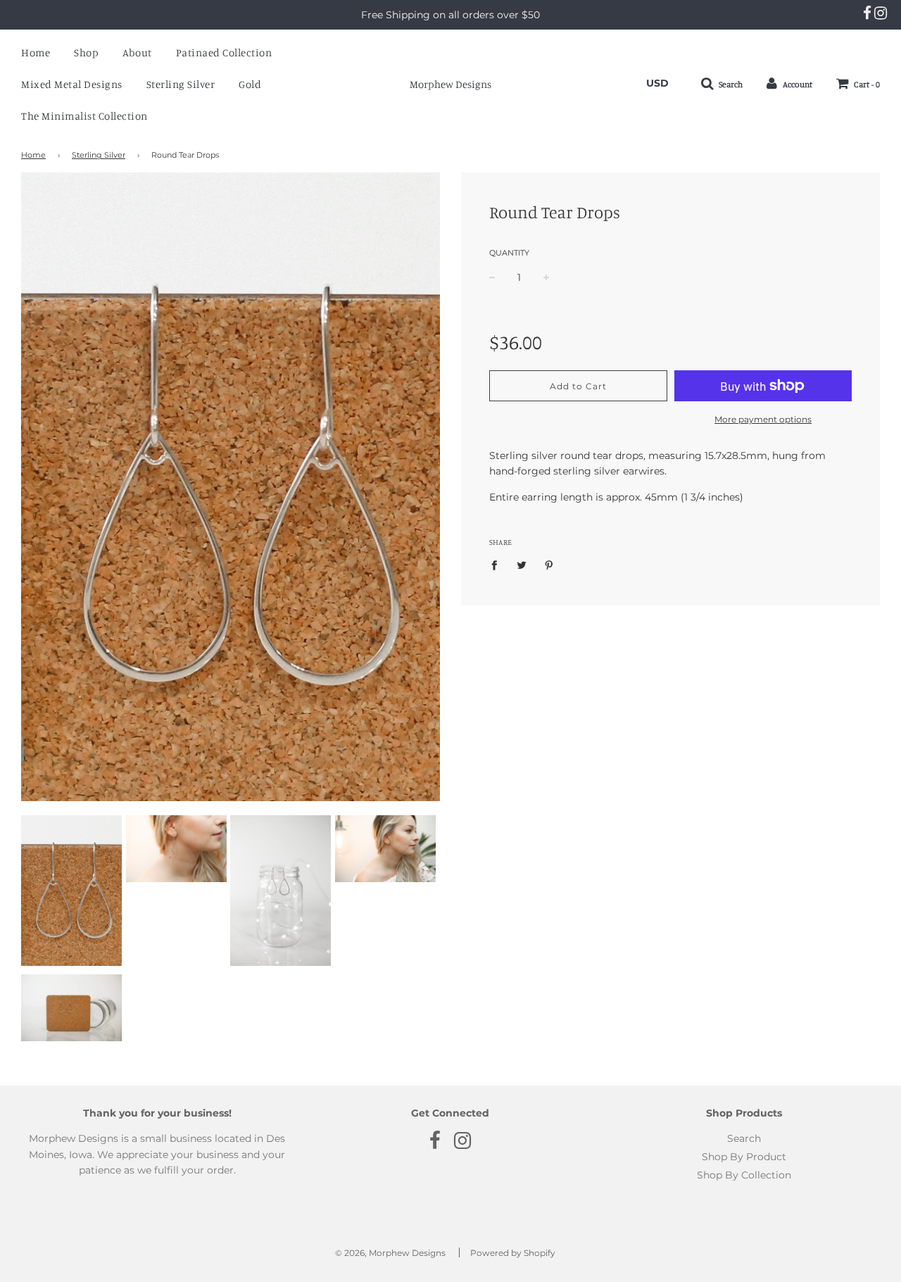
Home (35, 52)
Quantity (509, 253)
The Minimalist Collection (84, 115)
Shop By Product (744, 1156)
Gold (250, 84)
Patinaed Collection (224, 52)
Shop (86, 52)
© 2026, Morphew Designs (390, 1253)
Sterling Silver (180, 84)
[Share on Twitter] (522, 564)
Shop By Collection (744, 1175)
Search (744, 1138)
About (137, 52)
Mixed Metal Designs (71, 84)
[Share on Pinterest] (549, 564)
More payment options (763, 419)
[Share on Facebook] (498, 564)
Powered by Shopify (512, 1253)
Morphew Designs (450, 84)
